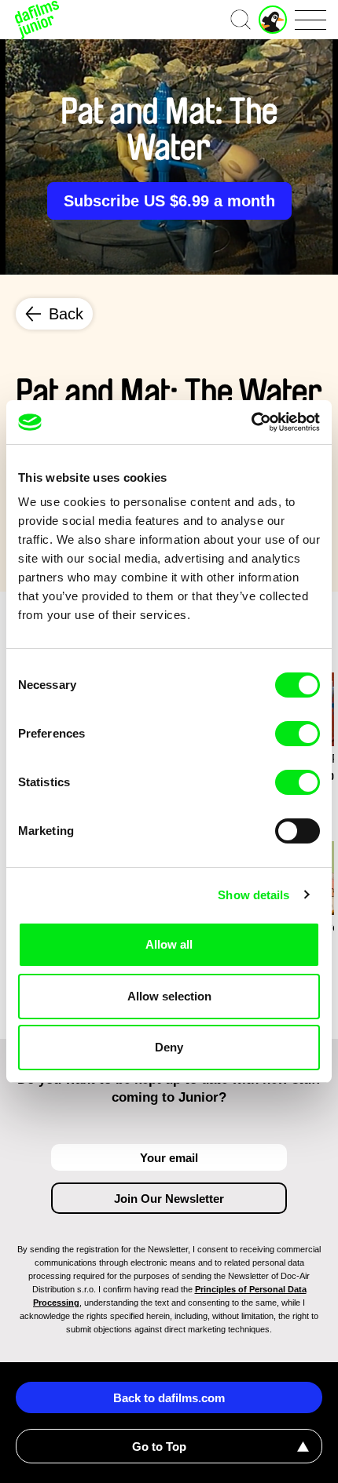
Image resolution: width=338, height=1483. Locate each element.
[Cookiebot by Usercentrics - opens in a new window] (251, 422)
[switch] (297, 733)
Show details (253, 895)
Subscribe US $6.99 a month (169, 201)
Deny (169, 1047)
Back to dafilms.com (169, 1398)
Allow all (169, 944)
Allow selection (169, 996)
